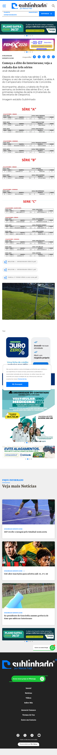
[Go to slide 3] (28, 35)
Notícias (28, 693)
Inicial (28, 688)
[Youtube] (39, 735)
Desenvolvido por (28, 744)
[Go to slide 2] (27, 35)
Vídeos (28, 698)
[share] (53, 56)
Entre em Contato (28, 720)
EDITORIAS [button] (45, 14)
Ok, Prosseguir (17, 384)
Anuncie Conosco (28, 710)
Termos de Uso (28, 715)
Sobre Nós (28, 703)
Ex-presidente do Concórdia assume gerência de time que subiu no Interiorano (26, 617)
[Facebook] (34, 56)
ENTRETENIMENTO (10, 15)
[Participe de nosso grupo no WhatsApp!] (44, 648)
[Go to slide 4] (30, 35)
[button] (28, 679)
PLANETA (7, 12)
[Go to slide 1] (24, 35)
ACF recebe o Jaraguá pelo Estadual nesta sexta (25, 532)
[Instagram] (18, 735)
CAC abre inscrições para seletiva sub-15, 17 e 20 (26, 574)
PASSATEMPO (33, 12)
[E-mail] (48, 56)
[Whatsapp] (43, 56)
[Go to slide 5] (32, 35)
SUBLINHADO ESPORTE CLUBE (13, 529)
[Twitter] (39, 56)
